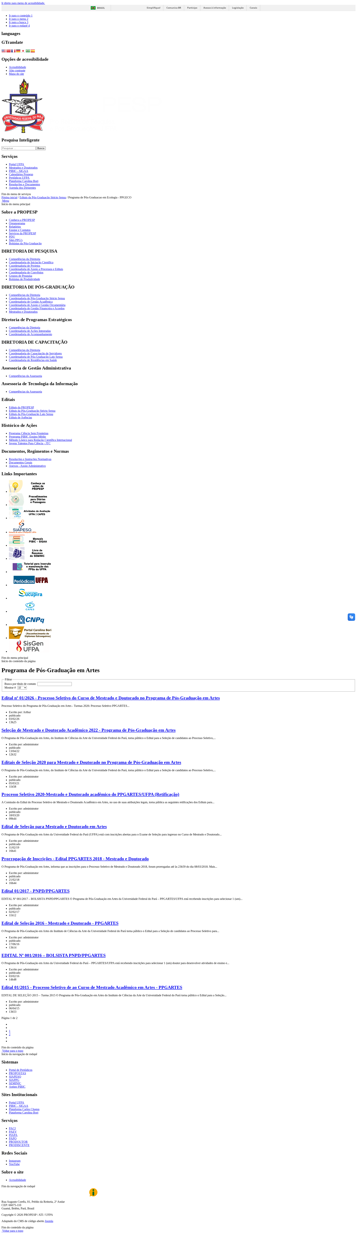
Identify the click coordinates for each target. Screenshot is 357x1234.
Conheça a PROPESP (22, 220)
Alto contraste (17, 70)
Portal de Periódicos (20, 1069)
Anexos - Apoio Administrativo (27, 465)
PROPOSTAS (17, 1073)
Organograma (17, 223)
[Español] (32, 50)
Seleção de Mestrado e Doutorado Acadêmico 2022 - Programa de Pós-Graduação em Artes (88, 730)
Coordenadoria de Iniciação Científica (31, 262)
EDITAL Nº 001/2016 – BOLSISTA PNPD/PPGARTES (53, 955)
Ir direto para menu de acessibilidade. (23, 3)
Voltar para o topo (12, 1050)
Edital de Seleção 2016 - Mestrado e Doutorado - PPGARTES (59, 923)
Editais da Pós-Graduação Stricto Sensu (43, 197)
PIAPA (13, 1135)
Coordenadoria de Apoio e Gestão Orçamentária (37, 305)
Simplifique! (153, 7)
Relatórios (15, 226)
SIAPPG (14, 1080)
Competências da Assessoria (25, 376)
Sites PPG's (15, 240)
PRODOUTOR (18, 1141)
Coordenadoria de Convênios (26, 272)
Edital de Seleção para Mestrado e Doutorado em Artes (54, 826)
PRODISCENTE (19, 1145)
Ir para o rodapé (19, 25)
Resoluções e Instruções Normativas (30, 459)
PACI (12, 1128)
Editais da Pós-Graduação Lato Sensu (31, 414)
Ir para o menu (18, 18)
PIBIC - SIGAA (18, 171)
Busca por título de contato (20, 683)
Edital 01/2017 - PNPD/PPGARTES (35, 891)
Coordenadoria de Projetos (24, 265)
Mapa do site (16, 73)
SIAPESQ (15, 1076)
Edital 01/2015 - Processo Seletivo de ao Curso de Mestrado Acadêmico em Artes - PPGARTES (91, 987)
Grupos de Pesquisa (20, 275)
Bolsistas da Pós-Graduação (25, 243)
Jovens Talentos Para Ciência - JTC (30, 443)
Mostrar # (10, 687)
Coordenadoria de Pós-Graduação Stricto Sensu (37, 298)
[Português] (28, 50)
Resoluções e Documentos (24, 184)
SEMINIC (15, 1083)
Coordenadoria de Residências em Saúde (33, 360)
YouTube (14, 1164)
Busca (40, 148)
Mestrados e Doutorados (23, 167)
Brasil (101, 7)
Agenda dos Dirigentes (22, 187)
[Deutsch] (18, 50)
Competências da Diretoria (24, 259)
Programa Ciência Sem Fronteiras (28, 433)
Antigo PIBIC (17, 1086)
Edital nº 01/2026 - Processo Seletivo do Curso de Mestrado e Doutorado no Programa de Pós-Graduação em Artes (110, 697)
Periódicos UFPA (19, 177)
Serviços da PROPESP (22, 233)
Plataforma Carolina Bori (23, 181)
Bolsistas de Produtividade (24, 279)
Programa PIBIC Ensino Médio (27, 436)
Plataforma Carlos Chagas (24, 1109)
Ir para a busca (18, 22)
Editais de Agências (20, 417)
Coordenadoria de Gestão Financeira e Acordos (37, 308)
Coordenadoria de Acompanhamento (30, 334)
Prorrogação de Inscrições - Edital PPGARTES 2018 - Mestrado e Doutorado (75, 858)
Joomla (49, 1221)
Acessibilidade (17, 67)
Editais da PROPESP (21, 407)
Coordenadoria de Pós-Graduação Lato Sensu (36, 356)
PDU (12, 236)
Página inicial (9, 197)
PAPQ (13, 1138)
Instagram (14, 1160)
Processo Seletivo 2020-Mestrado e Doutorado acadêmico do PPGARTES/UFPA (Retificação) (90, 794)
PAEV (13, 1131)
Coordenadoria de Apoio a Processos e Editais (36, 269)
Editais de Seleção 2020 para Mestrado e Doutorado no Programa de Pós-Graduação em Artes (91, 762)
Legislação (238, 7)
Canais (253, 7)
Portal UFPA (16, 164)
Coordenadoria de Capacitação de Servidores (35, 353)
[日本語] (23, 50)
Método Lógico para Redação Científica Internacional (40, 440)
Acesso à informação (214, 7)
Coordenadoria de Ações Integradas (30, 330)
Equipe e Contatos (19, 230)
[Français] (13, 50)
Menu (5, 200)
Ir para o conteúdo (21, 15)
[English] (3, 50)
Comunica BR (173, 7)
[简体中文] (8, 50)
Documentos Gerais (20, 462)
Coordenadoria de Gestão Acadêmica (31, 301)
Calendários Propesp (21, 174)
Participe (192, 7)
